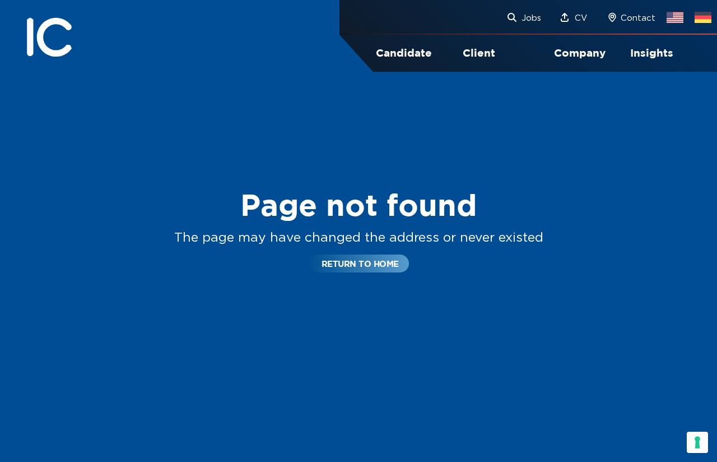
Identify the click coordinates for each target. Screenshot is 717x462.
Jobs (531, 17)
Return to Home (360, 264)
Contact (638, 17)
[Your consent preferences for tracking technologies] (697, 442)
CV (581, 17)
